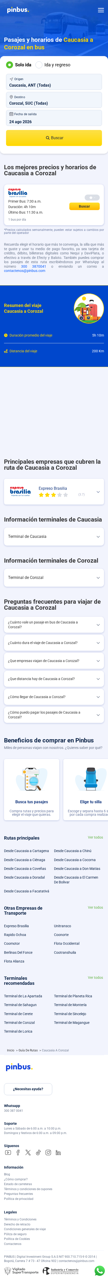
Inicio (11, 1050)
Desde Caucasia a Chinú (72, 851)
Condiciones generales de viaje (25, 1229)
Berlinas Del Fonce (18, 952)
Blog (7, 1174)
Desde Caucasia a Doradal (24, 877)
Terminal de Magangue (71, 1023)
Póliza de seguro (15, 1234)
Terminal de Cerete (18, 1014)
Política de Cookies (17, 1239)
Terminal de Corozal (19, 1023)
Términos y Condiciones (20, 1219)
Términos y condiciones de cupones (28, 1189)
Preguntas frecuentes (18, 1194)
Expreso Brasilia (16, 926)
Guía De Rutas (28, 1050)
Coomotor (12, 943)
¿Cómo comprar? (16, 1179)
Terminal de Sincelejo (70, 1014)
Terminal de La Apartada (23, 996)
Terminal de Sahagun (20, 1005)
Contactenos (12, 1244)
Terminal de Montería (70, 1005)
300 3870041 (33, 266)
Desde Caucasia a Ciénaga (24, 860)
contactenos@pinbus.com (24, 271)
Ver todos (95, 837)
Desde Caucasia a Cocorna (75, 860)
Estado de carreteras (18, 1184)
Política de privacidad (18, 1199)
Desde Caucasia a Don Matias (77, 869)
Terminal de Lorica (18, 1031)
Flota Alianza (14, 961)
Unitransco (62, 926)
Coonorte (61, 935)
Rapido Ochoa (15, 935)
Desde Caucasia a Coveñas (25, 869)
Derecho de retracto (17, 1224)
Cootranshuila (65, 952)
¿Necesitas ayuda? (28, 1089)
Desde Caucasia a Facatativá (26, 891)
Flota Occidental (66, 943)
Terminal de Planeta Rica (73, 996)
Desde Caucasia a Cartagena (26, 851)
